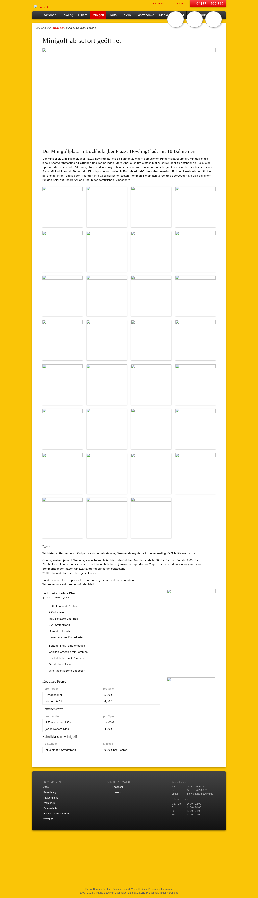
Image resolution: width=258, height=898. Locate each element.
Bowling (67, 15)
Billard (82, 15)
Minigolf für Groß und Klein (213, 19)
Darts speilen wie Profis (194, 19)
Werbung (48, 819)
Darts (113, 15)
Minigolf (98, 15)
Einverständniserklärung (56, 813)
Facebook (158, 3)
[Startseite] (42, 5)
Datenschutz (50, 808)
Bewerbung (49, 792)
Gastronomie (145, 15)
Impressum (49, 803)
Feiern (126, 15)
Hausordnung (50, 797)
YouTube (179, 3)
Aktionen (50, 15)
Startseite (36, 15)
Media (163, 15)
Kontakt (178, 15)
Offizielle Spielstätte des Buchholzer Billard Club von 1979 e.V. (175, 19)
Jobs (46, 787)
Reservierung (198, 15)
